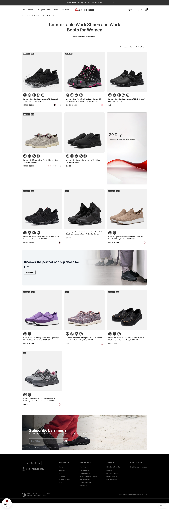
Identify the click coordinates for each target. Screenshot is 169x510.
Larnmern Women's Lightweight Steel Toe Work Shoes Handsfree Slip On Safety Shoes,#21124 (84, 339)
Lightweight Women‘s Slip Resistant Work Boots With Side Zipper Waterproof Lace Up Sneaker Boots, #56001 (84, 233)
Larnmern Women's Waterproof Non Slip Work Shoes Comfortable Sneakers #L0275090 (41, 238)
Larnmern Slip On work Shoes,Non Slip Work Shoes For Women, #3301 (83, 161)
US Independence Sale (43, 10)
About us (83, 467)
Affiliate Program (85, 479)
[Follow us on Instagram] (32, 463)
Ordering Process (112, 473)
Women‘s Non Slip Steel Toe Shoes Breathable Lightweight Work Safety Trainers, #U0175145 (39, 400)
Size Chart (62, 476)
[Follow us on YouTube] (39, 463)
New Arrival (65, 10)
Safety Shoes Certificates (88, 476)
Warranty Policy (111, 479)
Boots (56, 10)
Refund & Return (112, 476)
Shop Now (30, 272)
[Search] (138, 10)
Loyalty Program (85, 483)
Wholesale (83, 486)
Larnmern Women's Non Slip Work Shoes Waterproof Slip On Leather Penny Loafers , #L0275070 (126, 339)
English (130, 10)
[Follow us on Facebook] (24, 463)
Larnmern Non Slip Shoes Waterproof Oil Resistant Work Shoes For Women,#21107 (40, 100)
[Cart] (146, 10)
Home (23, 16)
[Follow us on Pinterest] (36, 463)
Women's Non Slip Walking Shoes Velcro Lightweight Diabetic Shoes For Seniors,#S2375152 (41, 339)
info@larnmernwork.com (138, 467)
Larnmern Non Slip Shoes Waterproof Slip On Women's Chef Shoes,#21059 (126, 100)
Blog (60, 483)
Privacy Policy (84, 470)
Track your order (65, 479)
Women (30, 10)
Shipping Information (113, 467)
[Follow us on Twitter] (28, 463)
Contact (109, 470)
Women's (62, 470)
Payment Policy (85, 473)
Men (23, 10)
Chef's (61, 473)
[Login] (142, 10)
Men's (61, 467)
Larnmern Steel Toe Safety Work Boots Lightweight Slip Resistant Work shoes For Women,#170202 (83, 100)
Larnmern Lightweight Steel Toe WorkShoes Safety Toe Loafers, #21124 (40, 161)
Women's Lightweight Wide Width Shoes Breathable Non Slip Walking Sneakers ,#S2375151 (125, 238)
